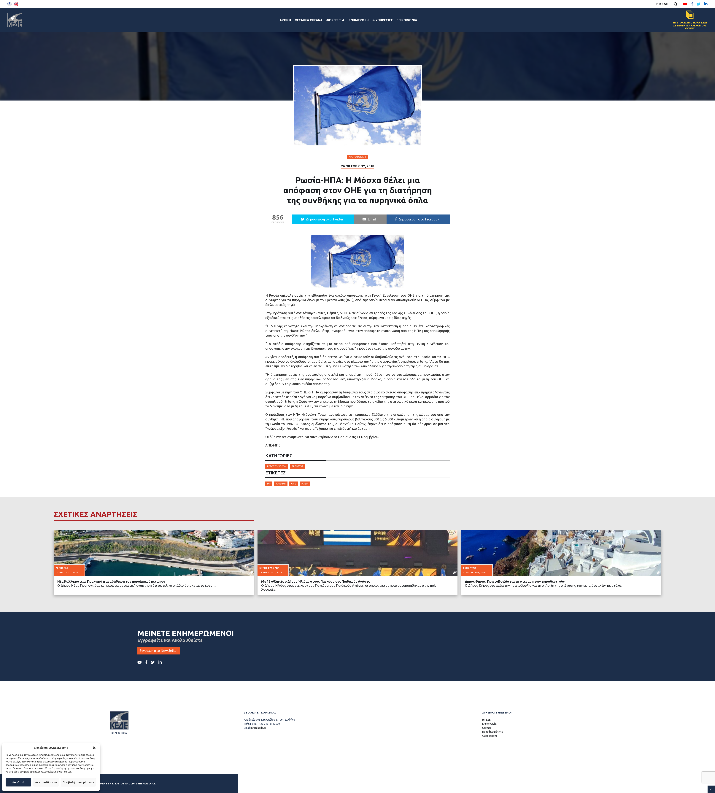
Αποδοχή (18, 782)
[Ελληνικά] (9, 4)
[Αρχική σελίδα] (14, 19)
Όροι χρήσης (489, 735)
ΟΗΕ (293, 483)
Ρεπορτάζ (298, 466)
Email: (247, 727)
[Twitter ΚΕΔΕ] (698, 4)
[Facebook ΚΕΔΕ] (692, 4)
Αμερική (281, 483)
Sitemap (487, 727)
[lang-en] (16, 4)
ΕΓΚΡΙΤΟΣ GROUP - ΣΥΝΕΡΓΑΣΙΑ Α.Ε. (134, 783)
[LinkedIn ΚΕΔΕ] (706, 4)
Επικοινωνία (489, 723)
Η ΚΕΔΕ (662, 4)
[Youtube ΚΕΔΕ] (685, 4)
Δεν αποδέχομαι (46, 782)
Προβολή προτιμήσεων (78, 782)
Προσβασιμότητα (492, 731)
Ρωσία (304, 483)
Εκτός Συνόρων (276, 466)
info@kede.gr (258, 727)
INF (269, 483)
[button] (94, 748)
